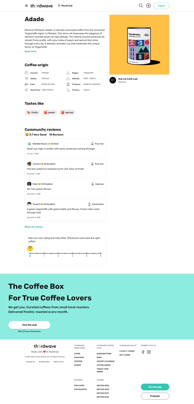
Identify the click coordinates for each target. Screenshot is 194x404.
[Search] (141, 6)
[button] (155, 396)
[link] (161, 5)
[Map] (148, 6)
